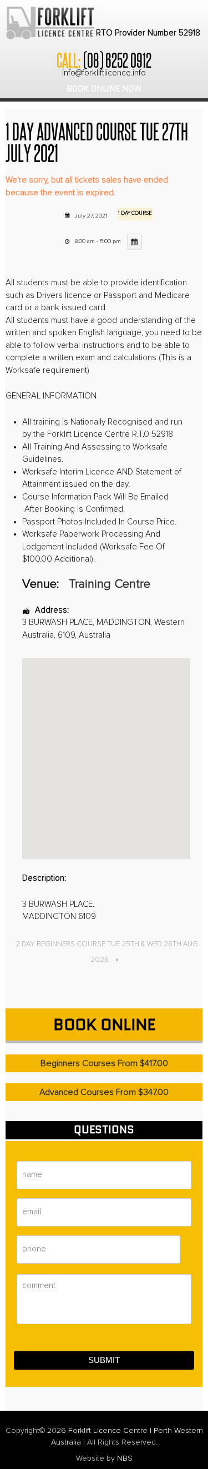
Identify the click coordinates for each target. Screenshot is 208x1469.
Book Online (104, 1024)
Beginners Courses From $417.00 (104, 1063)
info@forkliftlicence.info (104, 73)
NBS (125, 1458)
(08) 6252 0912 (117, 59)
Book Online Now (104, 89)
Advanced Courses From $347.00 (104, 1092)
